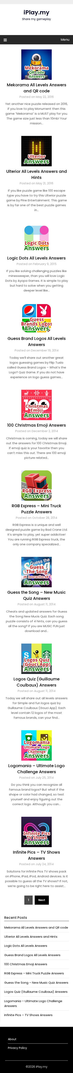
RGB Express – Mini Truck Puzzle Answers (34, 973)
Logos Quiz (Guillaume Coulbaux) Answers (36, 992)
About (12, 1039)
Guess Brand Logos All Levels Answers (32, 955)
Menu (65, 39)
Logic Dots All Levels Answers (36, 258)
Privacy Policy (17, 1048)
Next (41, 900)
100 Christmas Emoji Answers (36, 425)
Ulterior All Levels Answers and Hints (30, 936)
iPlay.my (36, 12)
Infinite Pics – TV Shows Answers (28, 1015)
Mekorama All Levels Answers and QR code (36, 927)
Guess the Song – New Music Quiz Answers (36, 982)
